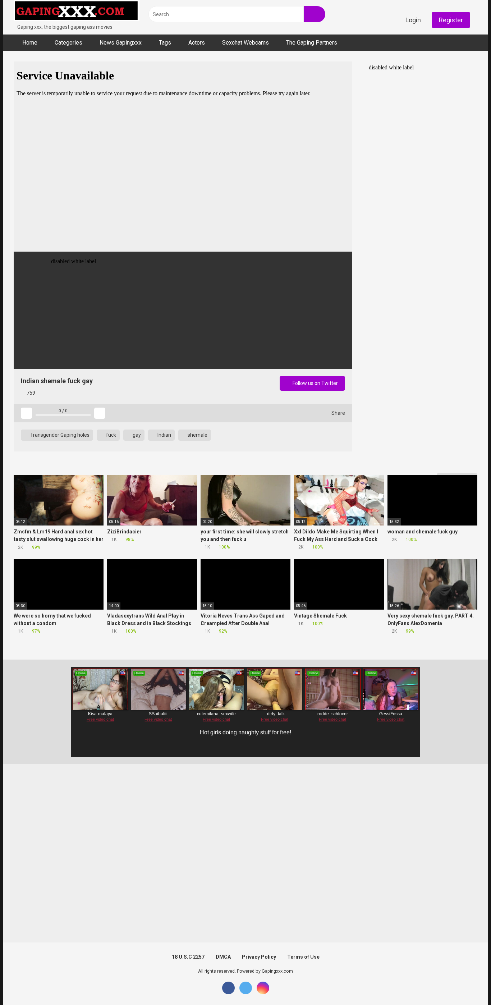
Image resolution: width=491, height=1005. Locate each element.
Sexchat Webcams (245, 42)
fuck (110, 435)
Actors (196, 42)
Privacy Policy (259, 957)
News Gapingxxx (121, 42)
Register (451, 20)
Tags (165, 42)
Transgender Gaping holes (59, 435)
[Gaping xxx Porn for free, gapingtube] (76, 11)
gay (136, 435)
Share (337, 413)
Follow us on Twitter (315, 383)
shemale (197, 435)
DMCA (223, 957)
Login (413, 20)
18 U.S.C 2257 (188, 957)
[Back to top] (467, 983)
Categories (68, 42)
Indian (163, 435)
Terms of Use (303, 957)
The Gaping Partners (311, 42)
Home (29, 42)
